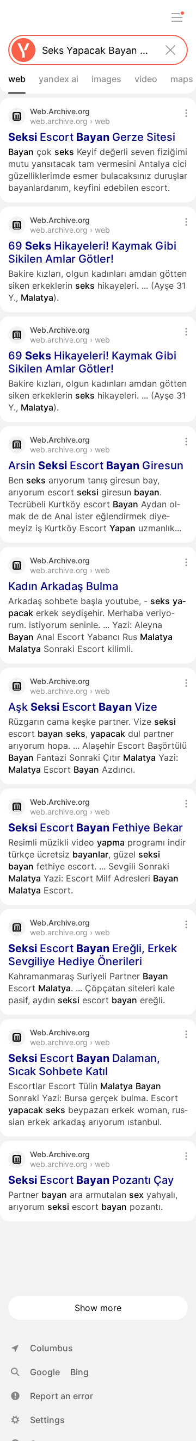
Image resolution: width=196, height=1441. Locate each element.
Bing (79, 1372)
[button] (52, 1396)
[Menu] (177, 17)
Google (45, 1372)
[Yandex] (23, 50)
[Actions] (186, 113)
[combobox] (95, 50)
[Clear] (170, 50)
